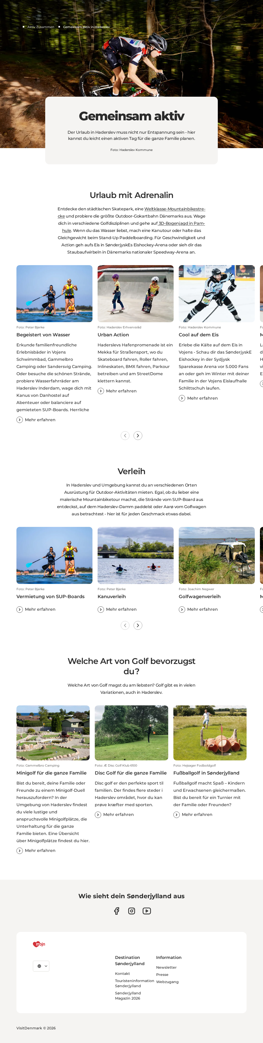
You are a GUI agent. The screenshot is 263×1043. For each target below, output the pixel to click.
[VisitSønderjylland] (48, 944)
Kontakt (122, 973)
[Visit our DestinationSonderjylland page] (116, 910)
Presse (162, 974)
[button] (54, 374)
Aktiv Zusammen (40, 27)
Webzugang (167, 981)
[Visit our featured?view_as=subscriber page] (146, 910)
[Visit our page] (131, 910)
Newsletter (166, 967)
